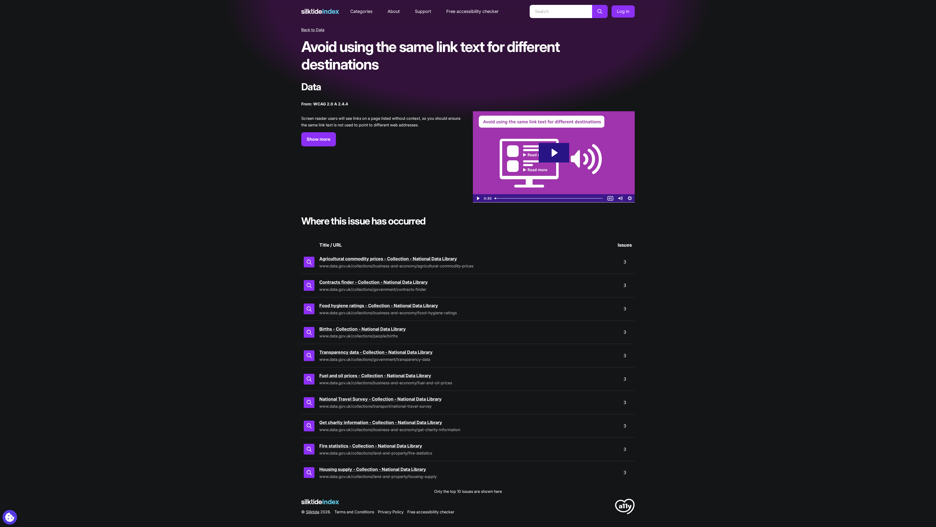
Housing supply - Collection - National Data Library (372, 469)
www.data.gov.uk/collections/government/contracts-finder (372, 289)
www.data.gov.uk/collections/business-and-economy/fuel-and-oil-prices (385, 382)
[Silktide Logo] (320, 501)
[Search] (600, 11)
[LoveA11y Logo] (625, 507)
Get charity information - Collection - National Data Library (380, 422)
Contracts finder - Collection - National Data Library (373, 282)
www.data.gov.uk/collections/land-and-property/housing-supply (378, 476)
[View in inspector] (309, 262)
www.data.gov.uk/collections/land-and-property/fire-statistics (375, 453)
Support (423, 11)
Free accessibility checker (472, 11)
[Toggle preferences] (9, 517)
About (394, 11)
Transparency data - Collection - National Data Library (376, 352)
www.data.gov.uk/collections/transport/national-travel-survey (375, 406)
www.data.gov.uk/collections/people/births (358, 336)
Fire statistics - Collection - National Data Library (370, 445)
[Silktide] (320, 11)
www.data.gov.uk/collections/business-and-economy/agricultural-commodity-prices (396, 266)
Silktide (312, 511)
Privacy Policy (391, 511)
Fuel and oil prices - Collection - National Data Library (375, 375)
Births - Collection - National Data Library (362, 329)
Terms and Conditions (354, 511)
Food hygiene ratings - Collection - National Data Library (378, 305)
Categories (361, 11)
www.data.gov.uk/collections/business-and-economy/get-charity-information (389, 429)
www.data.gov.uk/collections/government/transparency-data (374, 359)
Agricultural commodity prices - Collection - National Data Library (388, 258)
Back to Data (312, 29)
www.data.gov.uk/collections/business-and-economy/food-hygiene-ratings (388, 312)
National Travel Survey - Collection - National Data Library (380, 399)
